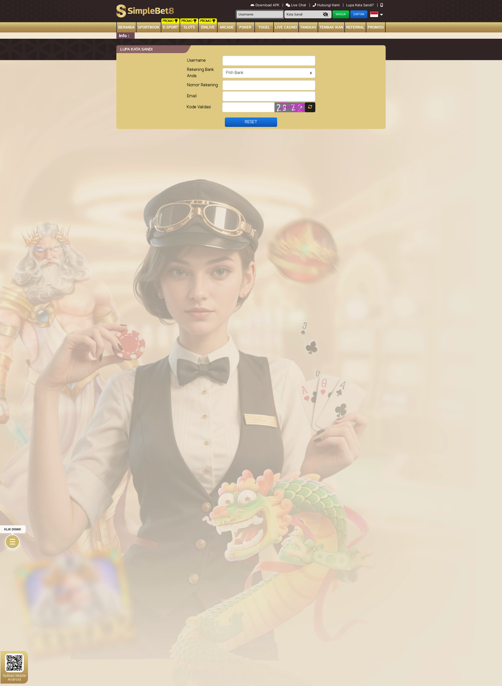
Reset (251, 122)
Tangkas (308, 27)
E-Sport (170, 27)
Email (192, 96)
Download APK (267, 5)
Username (196, 60)
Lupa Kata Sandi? (360, 5)
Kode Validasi (199, 107)
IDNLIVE (208, 27)
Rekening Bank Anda (200, 72)
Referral (355, 27)
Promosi (376, 27)
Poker (245, 27)
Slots (189, 27)
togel (264, 27)
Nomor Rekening (202, 85)
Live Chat (298, 5)
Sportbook (148, 27)
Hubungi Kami (328, 5)
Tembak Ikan (331, 27)
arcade (227, 27)
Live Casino (286, 27)
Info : (124, 35)
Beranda (126, 27)
